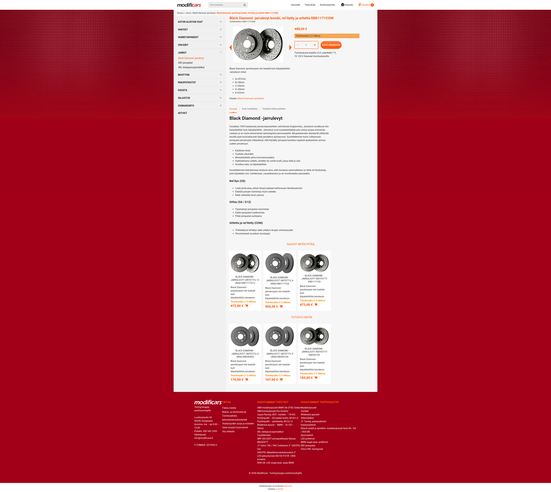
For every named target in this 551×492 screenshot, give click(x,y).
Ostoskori (367, 4)
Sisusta (182, 90)
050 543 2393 (210, 431)
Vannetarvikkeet (188, 37)
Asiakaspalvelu (327, 4)
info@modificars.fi (203, 438)
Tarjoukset (310, 4)
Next (290, 47)
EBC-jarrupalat (185, 62)
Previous (230, 47)
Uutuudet (295, 4)
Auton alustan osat (190, 21)
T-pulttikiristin (264, 435)
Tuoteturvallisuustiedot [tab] (273, 108)
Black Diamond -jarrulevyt (204, 13)
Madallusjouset (308, 407)
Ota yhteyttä (228, 431)
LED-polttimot (308, 438)
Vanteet (183, 29)
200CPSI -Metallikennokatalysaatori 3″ (276, 452)
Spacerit (183, 44)
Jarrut (188, 13)
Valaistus (184, 97)
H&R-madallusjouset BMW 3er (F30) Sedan (279, 407)
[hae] (244, 5)
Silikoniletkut (307, 418)
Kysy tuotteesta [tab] (249, 108)
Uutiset (182, 112)
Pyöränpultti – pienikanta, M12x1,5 (275, 421)
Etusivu (180, 13)
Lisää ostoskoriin (331, 45)
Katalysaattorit (308, 424)
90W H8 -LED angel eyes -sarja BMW (275, 462)
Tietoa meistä (229, 408)
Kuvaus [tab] (233, 108)
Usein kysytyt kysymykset (235, 427)
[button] (246, 305)
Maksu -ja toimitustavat (234, 412)
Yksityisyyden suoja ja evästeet (238, 423)
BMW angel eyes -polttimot (314, 442)
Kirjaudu (349, 4)
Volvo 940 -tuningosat (312, 449)
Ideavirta (288, 486)
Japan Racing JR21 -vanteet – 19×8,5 (276, 414)
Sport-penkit (307, 435)
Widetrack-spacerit (310, 414)
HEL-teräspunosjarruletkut (191, 67)
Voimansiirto (186, 105)
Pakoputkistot (187, 82)
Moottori (184, 74)
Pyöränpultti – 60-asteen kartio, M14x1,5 (277, 418)
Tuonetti (279, 489)
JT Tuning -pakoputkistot (313, 421)
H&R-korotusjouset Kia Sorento (272, 411)
